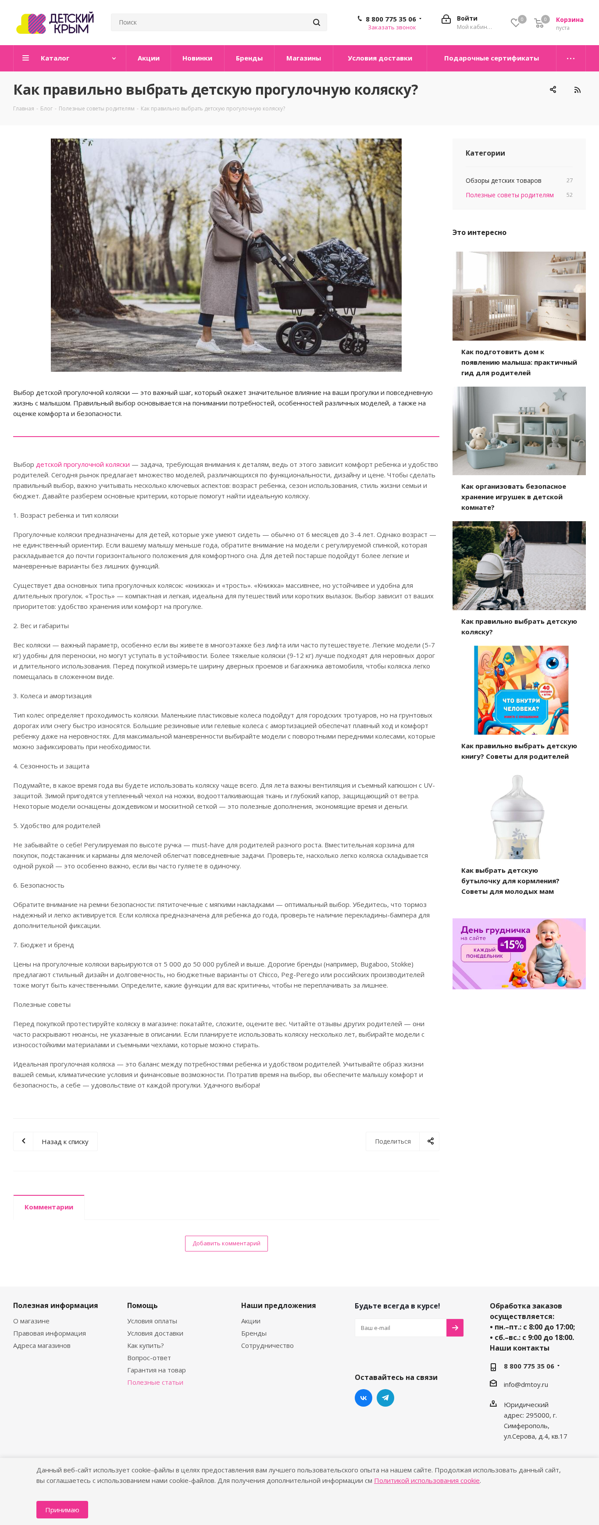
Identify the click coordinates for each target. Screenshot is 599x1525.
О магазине (31, 1320)
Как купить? (145, 1345)
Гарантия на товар (156, 1369)
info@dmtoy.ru (526, 1384)
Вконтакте (363, 1398)
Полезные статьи (155, 1382)
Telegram (385, 1398)
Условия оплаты (152, 1320)
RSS (577, 90)
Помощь (142, 1305)
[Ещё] (571, 58)
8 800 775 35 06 (391, 19)
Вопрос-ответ (149, 1357)
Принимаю (62, 1509)
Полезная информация (55, 1305)
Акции (250, 1320)
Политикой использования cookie (427, 1480)
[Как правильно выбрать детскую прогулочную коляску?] (226, 255)
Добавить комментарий (226, 1243)
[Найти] (316, 22)
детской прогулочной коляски (84, 464)
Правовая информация (49, 1333)
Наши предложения (278, 1305)
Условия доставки (155, 1333)
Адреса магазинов (42, 1345)
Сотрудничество (267, 1345)
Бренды (254, 1333)
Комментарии (49, 1206)
